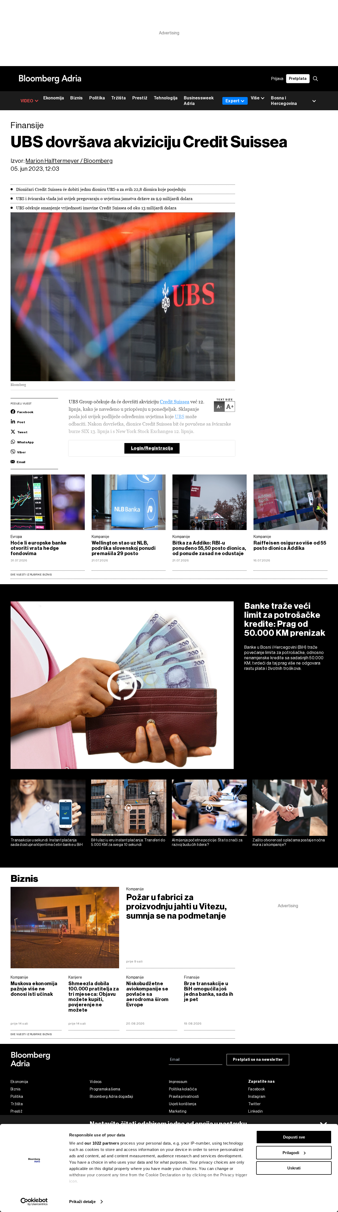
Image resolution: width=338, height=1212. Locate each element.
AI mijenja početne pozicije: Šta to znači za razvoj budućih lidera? (207, 842)
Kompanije (100, 536)
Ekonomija (53, 97)
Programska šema (105, 1089)
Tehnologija (165, 97)
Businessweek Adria (199, 100)
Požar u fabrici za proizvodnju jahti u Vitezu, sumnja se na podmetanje (176, 906)
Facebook (256, 1089)
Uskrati (294, 1168)
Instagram (257, 1096)
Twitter (254, 1104)
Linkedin (255, 1111)
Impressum (178, 1082)
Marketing (178, 1111)
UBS (179, 416)
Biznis (76, 97)
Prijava (277, 78)
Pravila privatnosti (184, 1096)
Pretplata (298, 78)
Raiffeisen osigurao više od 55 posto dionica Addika (289, 545)
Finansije (192, 977)
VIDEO (27, 100)
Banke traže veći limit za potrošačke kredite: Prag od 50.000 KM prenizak (285, 619)
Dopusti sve (294, 1137)
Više (255, 97)
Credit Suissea (174, 401)
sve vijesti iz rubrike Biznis (31, 1034)
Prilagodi (291, 1152)
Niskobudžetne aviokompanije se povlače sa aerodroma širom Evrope (147, 994)
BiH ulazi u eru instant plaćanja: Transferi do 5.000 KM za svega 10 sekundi (128, 842)
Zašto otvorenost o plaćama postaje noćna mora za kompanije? (288, 842)
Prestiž (139, 97)
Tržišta (118, 97)
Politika (97, 97)
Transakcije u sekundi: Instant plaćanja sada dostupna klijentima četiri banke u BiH (47, 842)
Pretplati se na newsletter (258, 1059)
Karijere (75, 977)
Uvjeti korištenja (182, 1104)
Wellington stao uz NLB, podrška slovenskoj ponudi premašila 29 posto (124, 548)
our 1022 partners (101, 1143)
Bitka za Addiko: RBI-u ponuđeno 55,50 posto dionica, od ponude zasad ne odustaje (209, 548)
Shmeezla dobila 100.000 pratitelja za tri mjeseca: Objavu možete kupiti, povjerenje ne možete (93, 997)
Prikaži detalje (82, 1201)
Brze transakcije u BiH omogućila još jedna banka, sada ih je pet (208, 991)
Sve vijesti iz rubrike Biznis (31, 574)
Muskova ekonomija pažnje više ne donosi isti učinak (34, 989)
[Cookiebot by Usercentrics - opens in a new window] (34, 1202)
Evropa (16, 536)
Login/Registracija (152, 448)
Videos (96, 1082)
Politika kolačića (183, 1089)
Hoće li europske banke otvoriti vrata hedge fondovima (39, 548)
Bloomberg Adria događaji (111, 1096)
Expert (233, 100)
